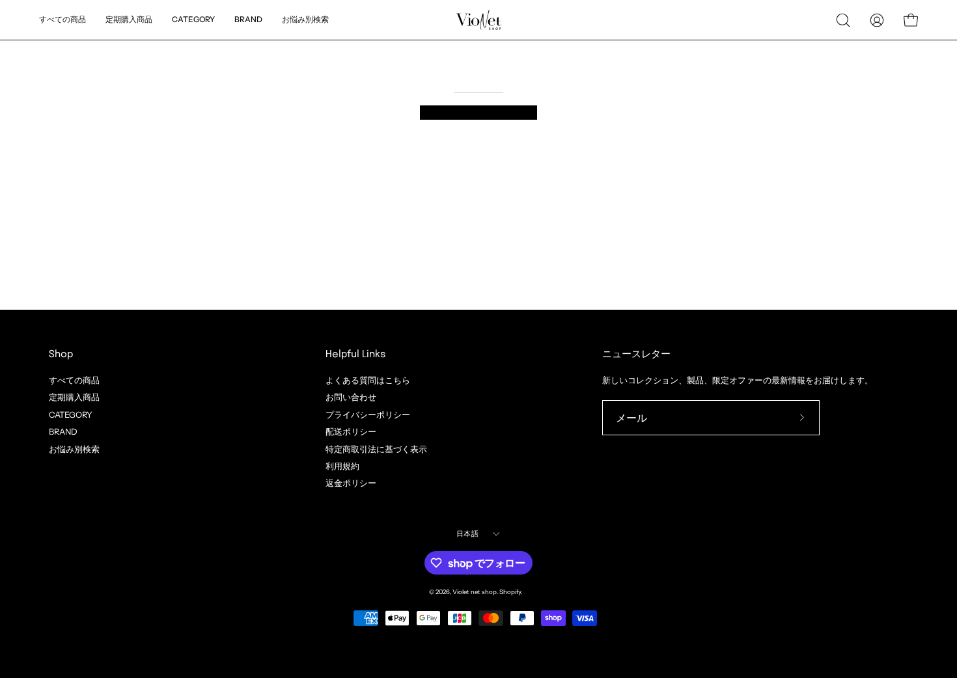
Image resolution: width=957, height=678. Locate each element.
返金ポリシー (351, 483)
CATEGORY (70, 414)
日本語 (467, 533)
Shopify (510, 591)
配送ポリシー (351, 432)
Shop (61, 354)
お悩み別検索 (74, 449)
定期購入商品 (74, 397)
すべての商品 (74, 380)
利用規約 (342, 466)
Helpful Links (355, 354)
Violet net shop (474, 591)
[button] (305, 20)
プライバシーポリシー (368, 414)
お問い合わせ (351, 397)
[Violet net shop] (478, 20)
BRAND (63, 432)
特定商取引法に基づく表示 (376, 449)
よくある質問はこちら (368, 380)
